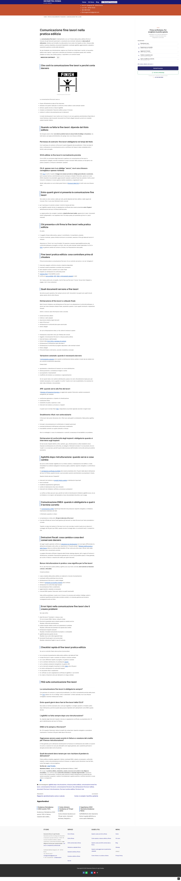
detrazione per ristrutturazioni (69, 544)
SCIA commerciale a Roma (74, 843)
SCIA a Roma (71, 838)
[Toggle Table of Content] (57, 57)
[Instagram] (97, 873)
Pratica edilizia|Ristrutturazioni (57, 16)
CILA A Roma (71, 834)
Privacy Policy (119, 855)
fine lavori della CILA (73, 183)
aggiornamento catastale (47, 359)
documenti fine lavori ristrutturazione (48, 789)
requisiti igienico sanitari (60, 480)
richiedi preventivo (110, 2)
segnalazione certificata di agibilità (51, 471)
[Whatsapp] (86, 873)
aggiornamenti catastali (66, 276)
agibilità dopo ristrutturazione (57, 784)
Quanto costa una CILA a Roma (99, 834)
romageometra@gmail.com (91, 12)
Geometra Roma (52, 1)
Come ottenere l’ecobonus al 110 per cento (66, 809)
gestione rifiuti (44, 274)
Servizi (69, 860)
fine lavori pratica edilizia (67, 789)
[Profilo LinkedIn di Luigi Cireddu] (40, 780)
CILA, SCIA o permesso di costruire (56, 341)
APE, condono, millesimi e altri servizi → (145, 64)
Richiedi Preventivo (158, 68)
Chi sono (118, 838)
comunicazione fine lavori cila (66, 787)
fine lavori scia (79, 789)
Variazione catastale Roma (74, 847)
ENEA (58, 276)
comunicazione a (48, 508)
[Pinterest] (94, 873)
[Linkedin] (92, 873)
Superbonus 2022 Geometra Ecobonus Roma (87, 809)
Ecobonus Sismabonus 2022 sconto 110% (45, 808)
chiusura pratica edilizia (74, 784)
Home (45, 16)
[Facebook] (84, 873)
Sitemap (118, 847)
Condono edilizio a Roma (74, 856)
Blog (117, 843)
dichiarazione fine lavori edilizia (84, 787)
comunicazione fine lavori (48, 787)
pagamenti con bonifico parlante (53, 582)
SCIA (41, 247)
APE (55, 276)
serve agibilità (49, 276)
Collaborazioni (57, 857)
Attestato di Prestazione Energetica (50, 392)
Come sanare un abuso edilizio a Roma (101, 838)
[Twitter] (89, 873)
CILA (44, 174)
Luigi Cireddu (51, 766)
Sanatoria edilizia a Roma (74, 851)
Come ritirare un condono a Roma (100, 855)
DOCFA (66, 662)
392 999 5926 (86, 10)
